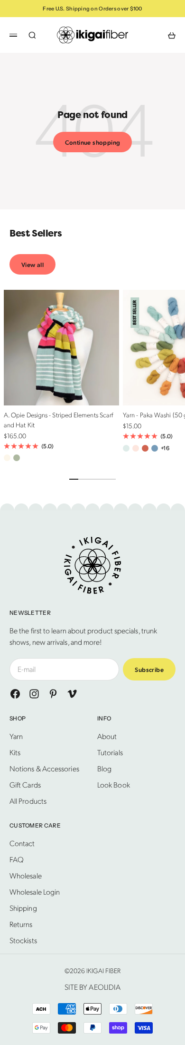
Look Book (113, 784)
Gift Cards (25, 784)
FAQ (16, 859)
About (107, 736)
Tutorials (110, 752)
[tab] (35, 233)
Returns (21, 924)
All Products (27, 801)
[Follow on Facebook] (15, 694)
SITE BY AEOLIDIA (92, 987)
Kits (14, 752)
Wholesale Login (34, 892)
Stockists (23, 940)
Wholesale (25, 875)
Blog (104, 768)
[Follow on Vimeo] (72, 694)
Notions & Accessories (44, 768)
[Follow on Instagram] (34, 694)
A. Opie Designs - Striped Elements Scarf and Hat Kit (58, 421)
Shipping (23, 908)
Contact (22, 843)
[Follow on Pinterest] (53, 694)
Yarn (16, 736)
